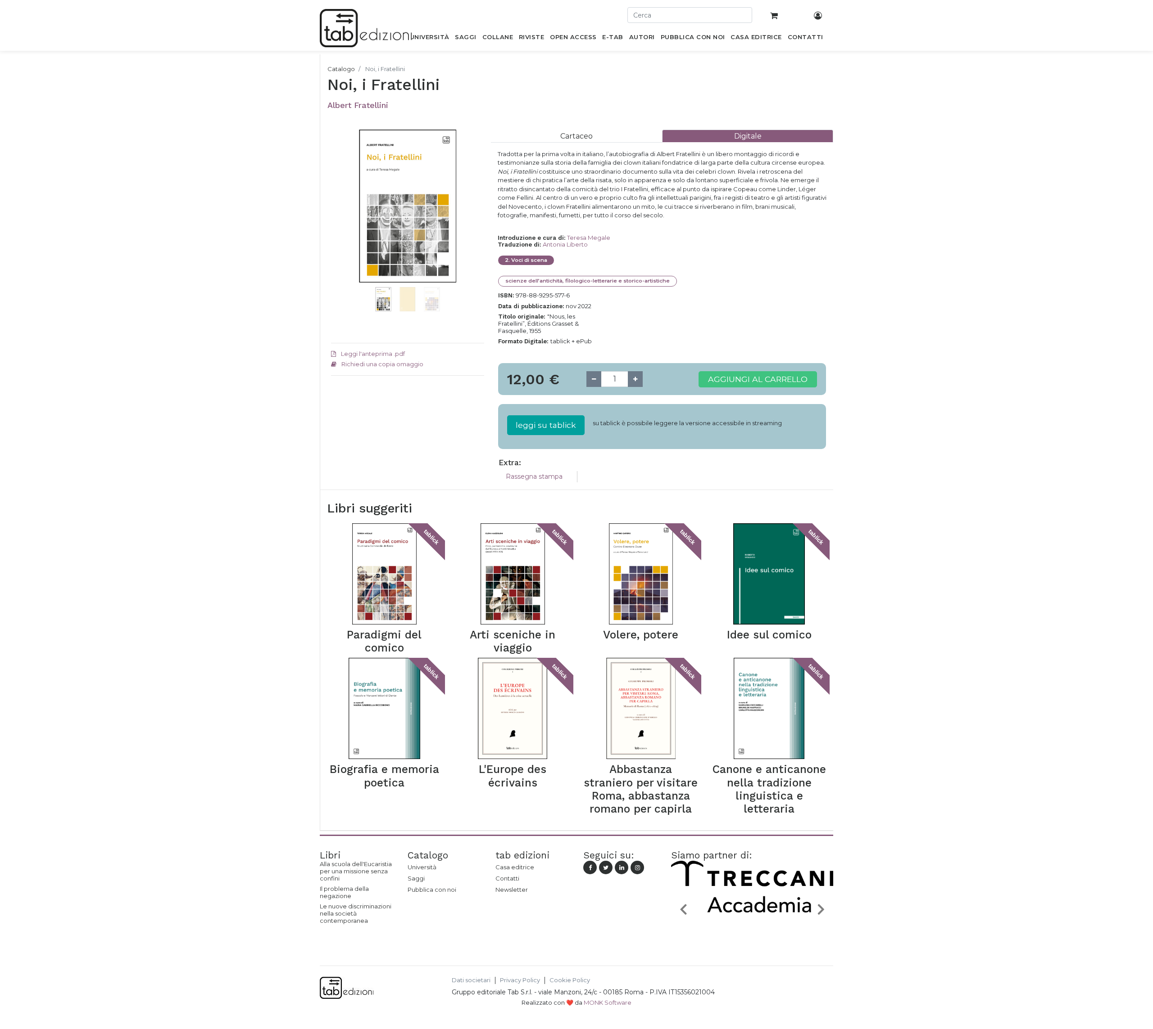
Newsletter (511, 889)
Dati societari (471, 980)
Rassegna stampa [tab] (534, 476)
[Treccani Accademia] (752, 930)
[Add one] (635, 379)
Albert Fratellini (357, 105)
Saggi (416, 878)
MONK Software (607, 1002)
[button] (342, 220)
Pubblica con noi (432, 889)
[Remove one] (593, 379)
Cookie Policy (569, 980)
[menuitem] (429, 38)
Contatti (507, 878)
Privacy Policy (520, 980)
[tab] (576, 136)
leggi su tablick (546, 425)
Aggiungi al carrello (758, 379)
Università (422, 867)
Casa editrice (514, 867)
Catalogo (341, 68)
